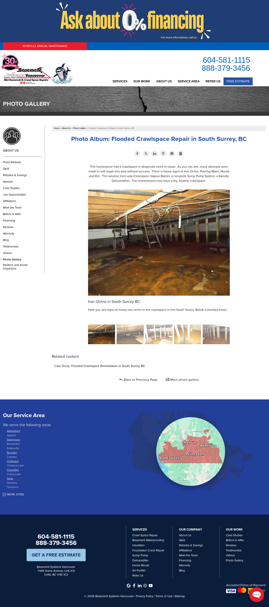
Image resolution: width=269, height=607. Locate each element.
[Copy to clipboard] (180, 153)
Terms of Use (163, 596)
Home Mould (140, 565)
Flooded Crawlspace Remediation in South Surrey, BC (108, 366)
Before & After (12, 214)
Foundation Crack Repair (148, 550)
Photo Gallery (12, 259)
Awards (8, 181)
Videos (7, 253)
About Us (164, 81)
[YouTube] (150, 585)
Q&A (6, 168)
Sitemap (179, 596)
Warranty (8, 233)
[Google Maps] (128, 585)
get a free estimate (56, 554)
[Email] (172, 153)
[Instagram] (145, 585)
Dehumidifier (140, 560)
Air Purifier (139, 570)
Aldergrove (13, 439)
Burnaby (12, 452)
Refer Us (213, 81)
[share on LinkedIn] (154, 153)
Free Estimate (238, 81)
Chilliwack (13, 461)
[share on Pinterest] (163, 153)
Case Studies (11, 188)
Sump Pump (140, 555)
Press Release (12, 162)
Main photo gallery (184, 379)
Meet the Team (12, 207)
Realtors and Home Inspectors (15, 266)
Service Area (189, 81)
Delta (10, 478)
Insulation (138, 545)
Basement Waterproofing (148, 540)
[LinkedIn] (139, 585)
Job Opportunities (14, 194)
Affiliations (9, 201)
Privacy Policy (144, 596)
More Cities (15, 494)
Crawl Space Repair (145, 535)
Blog (6, 240)
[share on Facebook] (137, 153)
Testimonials (11, 246)
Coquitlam (13, 470)
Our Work (141, 81)
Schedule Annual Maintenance (44, 46)
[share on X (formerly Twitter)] (146, 153)
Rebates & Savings (15, 175)
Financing (9, 220)
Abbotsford (13, 431)
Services (119, 81)
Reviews (8, 227)
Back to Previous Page (140, 379)
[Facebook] (134, 585)
